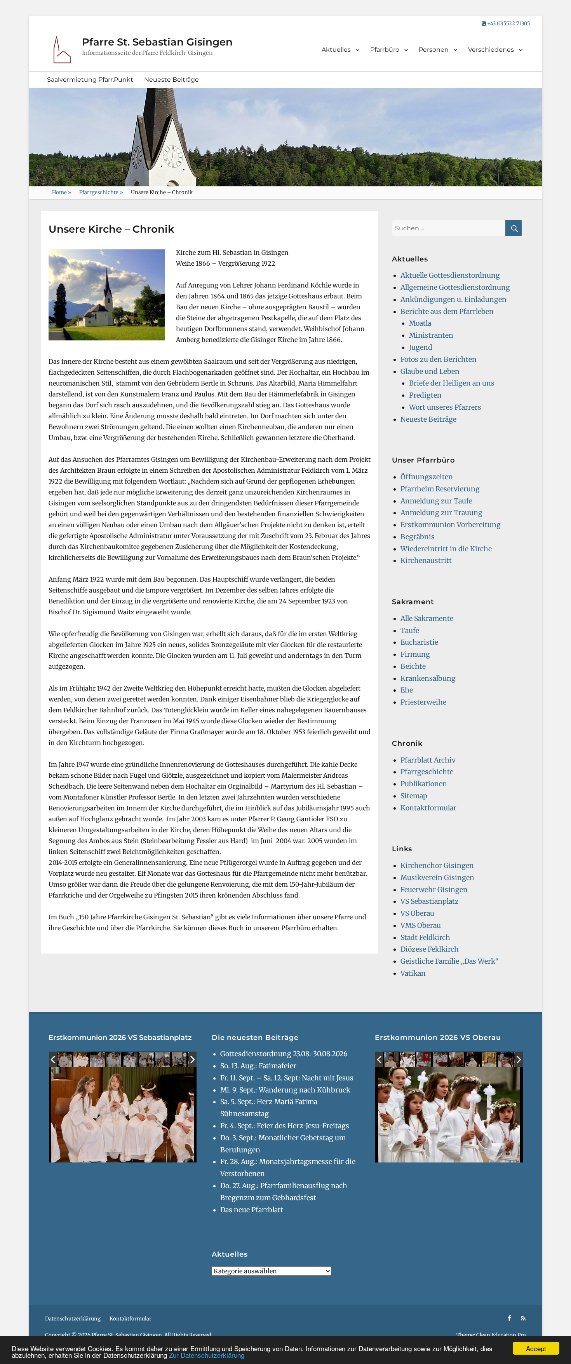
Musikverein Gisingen (437, 877)
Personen (434, 49)
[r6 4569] (391, 1059)
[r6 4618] (440, 1060)
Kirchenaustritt (426, 560)
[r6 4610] (424, 1059)
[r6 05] (114, 1060)
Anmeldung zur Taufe (436, 501)
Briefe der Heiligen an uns (451, 383)
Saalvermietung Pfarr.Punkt (90, 79)
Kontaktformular (428, 808)
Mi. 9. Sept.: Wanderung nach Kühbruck (285, 1090)
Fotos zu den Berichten (438, 359)
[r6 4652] (456, 1060)
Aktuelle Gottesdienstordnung (450, 275)
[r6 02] (81, 1059)
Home (61, 192)
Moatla (420, 323)
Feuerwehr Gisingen (434, 889)
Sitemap (413, 796)
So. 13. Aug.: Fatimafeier (258, 1066)
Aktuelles (336, 49)
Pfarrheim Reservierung (440, 489)
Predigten (425, 395)
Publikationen (423, 784)
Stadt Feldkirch (425, 937)
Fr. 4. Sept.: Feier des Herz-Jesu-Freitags (284, 1126)
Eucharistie (419, 642)
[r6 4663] (473, 1060)
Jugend (420, 347)
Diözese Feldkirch (429, 949)
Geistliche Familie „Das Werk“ (449, 961)
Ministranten (431, 335)
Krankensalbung (428, 678)
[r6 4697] (506, 1059)
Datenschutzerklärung (73, 1318)
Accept (536, 1348)
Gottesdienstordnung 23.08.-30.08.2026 (284, 1054)
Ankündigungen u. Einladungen (453, 299)
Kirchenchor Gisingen (437, 865)
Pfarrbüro (384, 49)
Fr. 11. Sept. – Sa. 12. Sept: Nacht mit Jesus (286, 1078)
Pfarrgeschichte (101, 192)
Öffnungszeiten (426, 477)
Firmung (415, 654)
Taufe (409, 630)
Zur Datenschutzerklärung (206, 1355)
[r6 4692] (489, 1059)
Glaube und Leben (430, 371)
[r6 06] (146, 1060)
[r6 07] (163, 1060)
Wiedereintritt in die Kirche (446, 549)
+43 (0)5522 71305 (508, 23)
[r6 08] (179, 1060)
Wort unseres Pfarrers (445, 407)
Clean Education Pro (501, 1335)
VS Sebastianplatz (429, 901)
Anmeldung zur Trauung (441, 512)
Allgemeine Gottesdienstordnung (455, 287)
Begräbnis (417, 537)
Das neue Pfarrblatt (251, 1210)
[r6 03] (130, 1059)
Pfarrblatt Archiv (428, 760)
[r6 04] (98, 1060)
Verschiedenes (491, 49)
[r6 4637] (407, 1059)
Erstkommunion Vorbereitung (450, 525)
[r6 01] (65, 1060)
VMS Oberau (420, 925)
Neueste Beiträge (171, 79)
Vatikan (413, 973)
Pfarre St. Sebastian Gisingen (157, 42)
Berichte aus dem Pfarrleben (447, 311)
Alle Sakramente (426, 618)
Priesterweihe (423, 702)
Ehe (406, 690)
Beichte (413, 666)
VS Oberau (417, 913)
